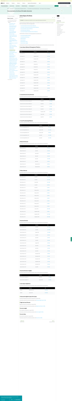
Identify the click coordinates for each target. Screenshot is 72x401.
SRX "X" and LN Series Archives (13, 70)
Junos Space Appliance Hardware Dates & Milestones (28, 25)
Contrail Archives (11, 30)
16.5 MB (48, 179)
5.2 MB (48, 150)
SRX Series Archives (12, 69)
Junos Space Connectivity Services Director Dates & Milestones (30, 27)
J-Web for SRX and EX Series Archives (13, 37)
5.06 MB (48, 158)
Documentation (4, 5)
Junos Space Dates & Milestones (25, 30)
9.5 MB (49, 127)
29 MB (48, 166)
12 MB (48, 187)
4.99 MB (46, 292)
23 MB (48, 61)
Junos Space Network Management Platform (61, 22)
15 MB (51, 103)
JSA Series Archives (11, 38)
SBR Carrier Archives (12, 65)
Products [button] (13, 3)
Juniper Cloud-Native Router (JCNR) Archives (13, 47)
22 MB (48, 85)
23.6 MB (49, 232)
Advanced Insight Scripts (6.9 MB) (41, 300)
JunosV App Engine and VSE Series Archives (13, 53)
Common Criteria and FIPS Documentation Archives (12, 26)
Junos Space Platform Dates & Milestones (27, 28)
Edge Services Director (59, 33)
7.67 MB (48, 214)
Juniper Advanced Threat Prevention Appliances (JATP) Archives (13, 40)
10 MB (49, 132)
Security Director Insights (60, 29)
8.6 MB (50, 279)
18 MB (48, 253)
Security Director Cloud (24, 41)
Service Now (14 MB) (39, 317)
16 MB (48, 195)
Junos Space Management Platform (26, 35)
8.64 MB (48, 208)
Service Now (58, 35)
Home (8, 8)
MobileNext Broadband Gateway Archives (12, 56)
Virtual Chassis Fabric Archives (13, 75)
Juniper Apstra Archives (12, 45)
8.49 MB (48, 216)
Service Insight (58, 34)
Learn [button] (40, 3)
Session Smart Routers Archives (13, 66)
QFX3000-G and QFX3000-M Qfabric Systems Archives (13, 63)
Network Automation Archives (13, 59)
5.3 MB (48, 153)
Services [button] (18, 3)
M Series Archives (11, 54)
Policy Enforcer (58, 27)
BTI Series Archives (11, 24)
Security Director (59, 28)
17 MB (48, 248)
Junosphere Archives (12, 51)
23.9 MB (49, 229)
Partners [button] (23, 3)
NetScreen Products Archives (13, 58)
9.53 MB (49, 135)
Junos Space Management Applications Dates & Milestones (29, 31)
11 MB (48, 203)
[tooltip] (58, 15)
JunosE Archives (11, 48)
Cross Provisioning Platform (60, 25)
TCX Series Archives (12, 74)
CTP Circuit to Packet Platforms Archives (12, 28)
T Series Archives (11, 71)
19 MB (51, 114)
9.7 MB (49, 53)
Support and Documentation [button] (32, 3)
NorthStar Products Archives (13, 60)
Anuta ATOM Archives (12, 23)
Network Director (59, 26)
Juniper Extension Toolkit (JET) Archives (13, 43)
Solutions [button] (7, 3)
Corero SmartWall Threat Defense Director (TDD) (12, 32)
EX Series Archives (11, 33)
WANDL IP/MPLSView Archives (13, 76)
